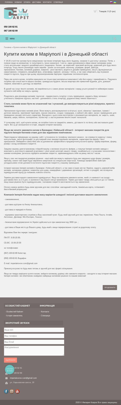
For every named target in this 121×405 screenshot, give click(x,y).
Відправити (10, 360)
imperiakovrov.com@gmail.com (23, 378)
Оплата (27, 2)
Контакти (47, 2)
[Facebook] (6, 391)
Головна (9, 2)
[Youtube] (17, 391)
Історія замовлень (14, 315)
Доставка (36, 2)
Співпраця (58, 2)
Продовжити (109, 287)
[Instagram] (12, 391)
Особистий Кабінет (14, 312)
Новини (18, 2)
